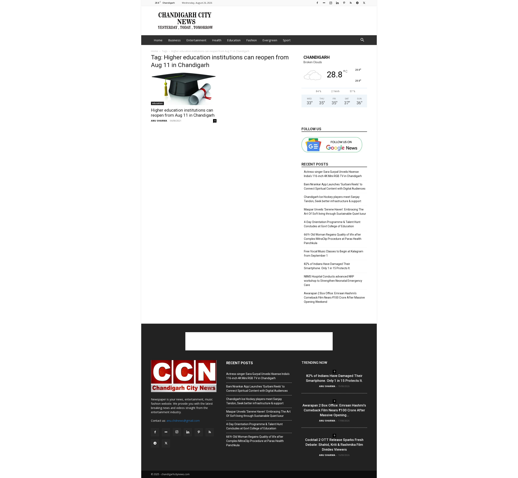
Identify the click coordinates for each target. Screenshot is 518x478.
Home (158, 40)
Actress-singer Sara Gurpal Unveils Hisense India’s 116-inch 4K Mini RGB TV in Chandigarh (333, 174)
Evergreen (269, 40)
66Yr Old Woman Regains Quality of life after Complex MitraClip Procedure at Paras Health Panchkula (332, 239)
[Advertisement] (293, 20)
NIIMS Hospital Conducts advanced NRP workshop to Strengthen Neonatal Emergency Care (333, 281)
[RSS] (351, 2)
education (157, 103)
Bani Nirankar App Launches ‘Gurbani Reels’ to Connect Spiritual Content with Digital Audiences (334, 186)
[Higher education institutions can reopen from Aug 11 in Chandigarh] (184, 89)
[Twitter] (364, 2)
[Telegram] (357, 2)
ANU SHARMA (159, 120)
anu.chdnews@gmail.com (183, 421)
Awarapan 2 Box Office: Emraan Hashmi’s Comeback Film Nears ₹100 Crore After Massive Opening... (334, 410)
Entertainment (196, 40)
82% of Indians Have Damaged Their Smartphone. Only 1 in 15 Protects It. (327, 266)
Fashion (251, 40)
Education (234, 40)
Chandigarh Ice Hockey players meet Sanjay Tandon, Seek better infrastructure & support (332, 199)
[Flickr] (324, 2)
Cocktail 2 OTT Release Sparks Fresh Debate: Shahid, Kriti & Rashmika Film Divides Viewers (334, 444)
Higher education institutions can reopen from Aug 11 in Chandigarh (182, 113)
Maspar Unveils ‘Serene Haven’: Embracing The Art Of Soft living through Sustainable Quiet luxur (335, 211)
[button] (362, 40)
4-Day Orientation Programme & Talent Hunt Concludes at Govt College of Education (332, 224)
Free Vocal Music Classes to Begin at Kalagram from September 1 (333, 253)
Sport (287, 40)
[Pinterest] (344, 2)
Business (174, 40)
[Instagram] (331, 2)
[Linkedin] (337, 2)
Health (216, 40)
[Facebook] (317, 2)
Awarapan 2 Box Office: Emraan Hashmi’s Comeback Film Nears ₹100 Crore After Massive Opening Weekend (334, 297)
